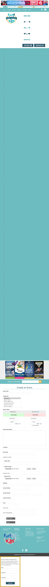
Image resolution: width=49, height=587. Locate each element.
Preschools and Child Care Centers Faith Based (14, 65)
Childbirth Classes (8, 159)
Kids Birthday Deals (8, 208)
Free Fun (6, 110)
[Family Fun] (12, 398)
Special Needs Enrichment (10, 254)
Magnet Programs (8, 63)
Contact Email (6, 493)
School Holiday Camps (9, 51)
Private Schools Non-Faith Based (11, 68)
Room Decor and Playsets (10, 283)
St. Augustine (20, 7)
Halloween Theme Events (9, 347)
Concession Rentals (8, 195)
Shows (6, 355)
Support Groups (8, 90)
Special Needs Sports (9, 326)
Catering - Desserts (8, 191)
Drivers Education (8, 236)
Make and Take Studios (9, 123)
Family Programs (8, 238)
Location (5, 447)
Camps (4, 48)
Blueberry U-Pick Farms (9, 341)
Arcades (6, 97)
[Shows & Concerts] (12, 404)
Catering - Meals (8, 192)
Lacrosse (6, 310)
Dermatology (7, 162)
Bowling (6, 100)
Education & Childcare (7, 52)
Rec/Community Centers (9, 132)
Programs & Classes (6, 224)
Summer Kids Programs (9, 259)
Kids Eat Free (7, 281)
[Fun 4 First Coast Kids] (11, 18)
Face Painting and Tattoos (10, 201)
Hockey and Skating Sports (10, 307)
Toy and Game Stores (9, 289)
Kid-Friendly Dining (8, 279)
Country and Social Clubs (9, 103)
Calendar (9, 9)
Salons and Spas (8, 134)
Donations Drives (8, 343)
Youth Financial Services (9, 92)
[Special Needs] (12, 400)
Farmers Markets (8, 276)
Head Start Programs (9, 58)
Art (5, 226)
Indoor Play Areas (8, 118)
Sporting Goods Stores (9, 285)
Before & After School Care (10, 53)
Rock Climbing (7, 316)
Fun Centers (7, 111)
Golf (5, 303)
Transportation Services (9, 74)
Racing (6, 315)
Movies (6, 125)
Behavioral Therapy (8, 154)
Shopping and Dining (7, 264)
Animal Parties (7, 183)
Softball (6, 324)
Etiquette (6, 237)
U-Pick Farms (7, 359)
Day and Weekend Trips (9, 104)
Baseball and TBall (8, 292)
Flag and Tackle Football (9, 301)
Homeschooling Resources (10, 85)
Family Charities (8, 80)
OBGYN (6, 170)
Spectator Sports (8, 136)
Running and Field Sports (9, 318)
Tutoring (6, 76)
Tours (6, 147)
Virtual (6, 262)
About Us (17, 533)
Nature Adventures (8, 128)
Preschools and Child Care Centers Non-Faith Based (15, 66)
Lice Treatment (7, 169)
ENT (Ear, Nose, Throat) (9, 163)
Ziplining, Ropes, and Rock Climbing (11, 150)
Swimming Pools (8, 141)
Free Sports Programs (9, 302)
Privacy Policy (17, 539)
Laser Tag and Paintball (9, 121)
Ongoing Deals (7, 353)
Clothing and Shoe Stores (9, 270)
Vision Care (7, 180)
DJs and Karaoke (8, 199)
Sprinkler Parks (8, 140)
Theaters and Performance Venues (11, 144)
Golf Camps (7, 50)
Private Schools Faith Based (10, 67)
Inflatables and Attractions (10, 207)
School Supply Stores (9, 284)
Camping (6, 102)
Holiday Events (7, 348)
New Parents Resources (9, 86)
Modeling (6, 244)
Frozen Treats (7, 277)
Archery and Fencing (9, 291)
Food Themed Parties (9, 202)
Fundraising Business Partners (10, 84)
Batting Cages (7, 98)
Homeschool (7, 59)
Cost (4, 503)
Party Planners (7, 214)
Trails (6, 148)
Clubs (6, 230)
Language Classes (8, 243)
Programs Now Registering (10, 250)
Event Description (7, 429)
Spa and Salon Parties (9, 219)
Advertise (19, 9)
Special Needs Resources (10, 89)
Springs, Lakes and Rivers (10, 138)
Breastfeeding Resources (9, 157)
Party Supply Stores (8, 215)
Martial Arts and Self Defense (10, 311)
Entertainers (7, 200)
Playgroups (7, 87)
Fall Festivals (7, 345)
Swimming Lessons (8, 330)
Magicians (7, 209)
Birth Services (7, 156)
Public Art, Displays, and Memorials (11, 130)
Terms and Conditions (17, 537)
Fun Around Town (6, 93)
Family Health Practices (9, 167)
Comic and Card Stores (9, 271)
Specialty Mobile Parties (9, 220)
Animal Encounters (8, 96)
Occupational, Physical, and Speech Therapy (13, 172)
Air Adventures (7, 95)
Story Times (7, 258)
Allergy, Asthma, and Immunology (11, 153)
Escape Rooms (8, 106)
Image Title (7, 461)
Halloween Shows (8, 346)
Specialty (6, 256)
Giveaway (25, 9)
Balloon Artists (7, 186)
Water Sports (7, 334)
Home (4, 9)
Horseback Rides (8, 117)
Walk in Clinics (7, 181)
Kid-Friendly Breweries (9, 278)
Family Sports (7, 300)
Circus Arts (7, 228)
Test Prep (6, 73)
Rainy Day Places (8, 131)
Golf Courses (7, 115)
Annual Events (7, 337)
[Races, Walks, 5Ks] (12, 401)
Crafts (6, 232)
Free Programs (8, 240)
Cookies (6, 196)
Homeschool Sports (8, 308)
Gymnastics (7, 304)
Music (6, 245)
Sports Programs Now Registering (11, 327)
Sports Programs (6, 290)
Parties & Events (6, 182)
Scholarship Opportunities (10, 71)
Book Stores (7, 269)
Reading (6, 70)
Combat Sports (7, 297)
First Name (3, 572)
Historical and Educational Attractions (12, 116)
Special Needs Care (8, 177)
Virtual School (7, 77)
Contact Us (17, 535)
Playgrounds (7, 129)
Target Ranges (7, 142)
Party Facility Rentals (9, 213)
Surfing (6, 328)
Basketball (7, 294)
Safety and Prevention (9, 251)
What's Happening (6, 336)
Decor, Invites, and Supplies (10, 198)
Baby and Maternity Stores (10, 265)
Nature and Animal (8, 246)
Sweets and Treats (8, 286)
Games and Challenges (9, 112)
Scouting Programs (8, 252)
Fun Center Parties (8, 205)
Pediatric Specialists (8, 175)
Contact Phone (7, 498)
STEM (6, 257)
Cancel (8, 522)
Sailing (6, 320)
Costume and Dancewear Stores (11, 273)
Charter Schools (8, 54)
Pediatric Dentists (8, 174)
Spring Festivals (8, 356)
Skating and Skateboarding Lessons (11, 322)
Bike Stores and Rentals (9, 268)
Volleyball (6, 333)
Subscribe (10, 583)
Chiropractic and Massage (10, 160)
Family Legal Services (9, 82)
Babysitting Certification (9, 227)
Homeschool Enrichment (9, 241)
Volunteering (7, 263)
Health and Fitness (8, 305)
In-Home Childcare (8, 60)
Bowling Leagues (8, 295)
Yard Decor (7, 223)
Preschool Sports (8, 314)
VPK (5, 78)
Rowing (6, 317)
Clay (34, 7)
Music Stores (7, 282)
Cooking (6, 231)
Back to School (7, 339)
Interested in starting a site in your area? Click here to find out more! (29, 534)
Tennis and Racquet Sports (10, 332)
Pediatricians (7, 176)
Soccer (6, 323)
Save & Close (9, 518)
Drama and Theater (8, 234)
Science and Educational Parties (11, 218)
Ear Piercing (7, 275)
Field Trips (7, 108)
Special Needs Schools (9, 72)
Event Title (5, 391)
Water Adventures (8, 149)
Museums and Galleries (9, 127)
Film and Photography (9, 239)
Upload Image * (8, 466)
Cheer (6, 296)
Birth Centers (7, 155)
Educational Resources (9, 57)
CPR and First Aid (8, 161)
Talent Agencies (8, 91)
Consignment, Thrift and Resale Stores (12, 272)
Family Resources (6, 79)
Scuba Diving (7, 321)
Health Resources (6, 151)
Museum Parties (8, 212)
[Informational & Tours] (12, 403)
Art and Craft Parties (8, 185)
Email (2, 567)
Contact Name (6, 488)
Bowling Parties (8, 187)
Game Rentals (7, 206)
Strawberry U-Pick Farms (9, 358)
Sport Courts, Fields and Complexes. (12, 137)
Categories (6, 396)
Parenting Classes (8, 249)
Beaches (6, 99)
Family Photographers (9, 83)
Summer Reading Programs (10, 260)
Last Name (3, 577)
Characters (7, 193)
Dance (6, 233)
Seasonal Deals (8, 354)
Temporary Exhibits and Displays (11, 143)
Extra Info (5, 452)
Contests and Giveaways (9, 342)
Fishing (6, 109)
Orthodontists (7, 173)
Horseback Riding (8, 309)
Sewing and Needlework (9, 253)
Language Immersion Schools (10, 61)
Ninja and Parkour (8, 313)
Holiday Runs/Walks (8, 349)
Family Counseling (8, 164)
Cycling (6, 298)
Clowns (6, 194)
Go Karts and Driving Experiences (11, 114)
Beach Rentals (7, 266)
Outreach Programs (8, 247)
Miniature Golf (7, 124)
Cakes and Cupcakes (9, 188)
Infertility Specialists (8, 168)
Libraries (6, 122)
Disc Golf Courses (8, 105)
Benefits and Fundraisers (9, 340)
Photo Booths (7, 217)
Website (5, 483)
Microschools (7, 64)
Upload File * (7, 476)
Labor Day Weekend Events (10, 352)
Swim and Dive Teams (9, 329)
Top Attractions (7, 145)
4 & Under (7, 225)
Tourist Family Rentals (9, 288)
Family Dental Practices (9, 166)
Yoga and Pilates (8, 335)
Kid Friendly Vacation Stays (10, 119)
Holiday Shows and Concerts (10, 350)
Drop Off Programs (8, 55)
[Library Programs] (12, 406)
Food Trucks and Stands (9, 204)
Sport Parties (7, 221)
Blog (30, 9)
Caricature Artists (8, 189)
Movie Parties (7, 211)
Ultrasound (7, 179)
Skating (6, 135)
